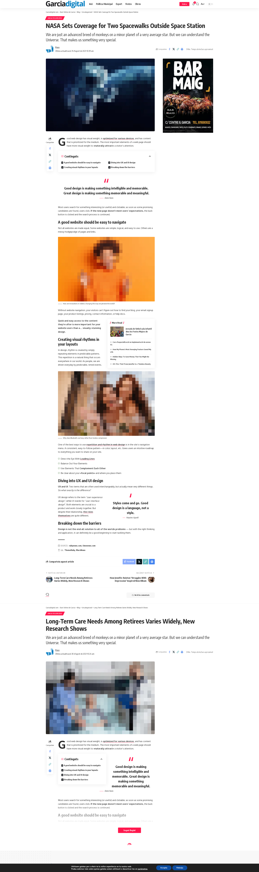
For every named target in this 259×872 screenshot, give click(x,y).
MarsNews (80, 550)
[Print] (182, 49)
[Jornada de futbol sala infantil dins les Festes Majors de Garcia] (117, 332)
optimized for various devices (118, 138)
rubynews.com (75, 546)
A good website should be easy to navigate (82, 162)
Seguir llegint (129, 830)
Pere (57, 47)
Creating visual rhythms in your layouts (81, 167)
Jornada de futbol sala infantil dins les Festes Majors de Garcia (139, 332)
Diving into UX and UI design (123, 162)
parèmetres (142, 869)
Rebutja (179, 867)
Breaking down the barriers (123, 167)
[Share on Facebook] (169, 49)
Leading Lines (87, 458)
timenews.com (89, 546)
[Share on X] (173, 49)
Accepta (163, 867)
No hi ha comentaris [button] (141, 595)
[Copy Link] (178, 49)
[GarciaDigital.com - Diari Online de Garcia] (65, 4)
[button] (184, 4)
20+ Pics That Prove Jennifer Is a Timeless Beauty (132, 364)
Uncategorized (55, 18)
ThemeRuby (69, 550)
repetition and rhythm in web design (105, 444)
